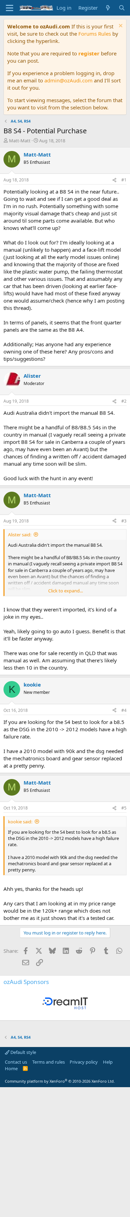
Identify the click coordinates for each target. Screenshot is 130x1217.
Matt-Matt (20, 140)
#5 (124, 808)
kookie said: (20, 821)
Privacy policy (84, 1062)
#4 (124, 710)
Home (11, 1068)
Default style (22, 1052)
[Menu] (9, 8)
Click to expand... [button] (65, 591)
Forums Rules (94, 33)
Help (108, 1062)
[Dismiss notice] (120, 26)
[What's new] (108, 7)
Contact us (16, 1062)
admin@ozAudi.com (68, 80)
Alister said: (19, 534)
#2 (124, 401)
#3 (124, 521)
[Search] (122, 7)
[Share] (114, 180)
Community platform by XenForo (60, 1081)
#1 (124, 180)
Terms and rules (48, 1062)
